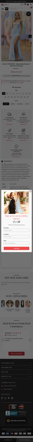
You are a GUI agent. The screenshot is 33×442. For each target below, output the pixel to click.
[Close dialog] (30, 191)
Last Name (6, 234)
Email (5, 240)
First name (6, 227)
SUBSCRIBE (16, 248)
